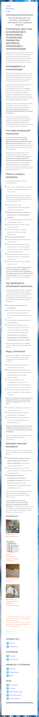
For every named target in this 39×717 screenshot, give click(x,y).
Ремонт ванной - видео (15, 695)
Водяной (12, 643)
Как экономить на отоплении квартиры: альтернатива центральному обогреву (12, 602)
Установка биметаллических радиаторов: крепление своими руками (12, 557)
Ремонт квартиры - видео (16, 691)
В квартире (13, 656)
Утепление (12, 688)
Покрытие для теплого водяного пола (12, 580)
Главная (8, 6)
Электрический (14, 646)
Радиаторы (12, 668)
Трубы (11, 675)
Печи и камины (14, 685)
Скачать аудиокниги (15, 698)
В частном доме (14, 659)
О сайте (8, 11)
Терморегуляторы (14, 672)
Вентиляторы (10, 8)
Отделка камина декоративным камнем (12, 535)
